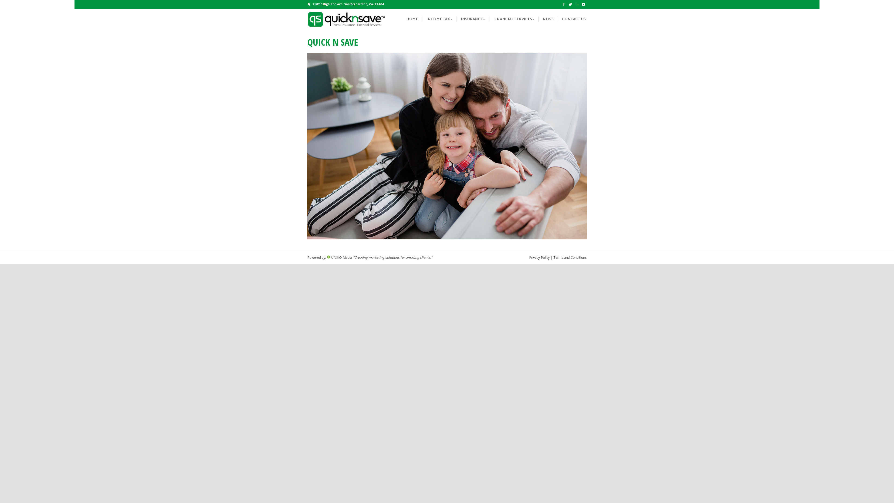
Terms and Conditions (570, 257)
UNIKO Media (341, 257)
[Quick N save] (447, 146)
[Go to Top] (886, 495)
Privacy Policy (539, 257)
